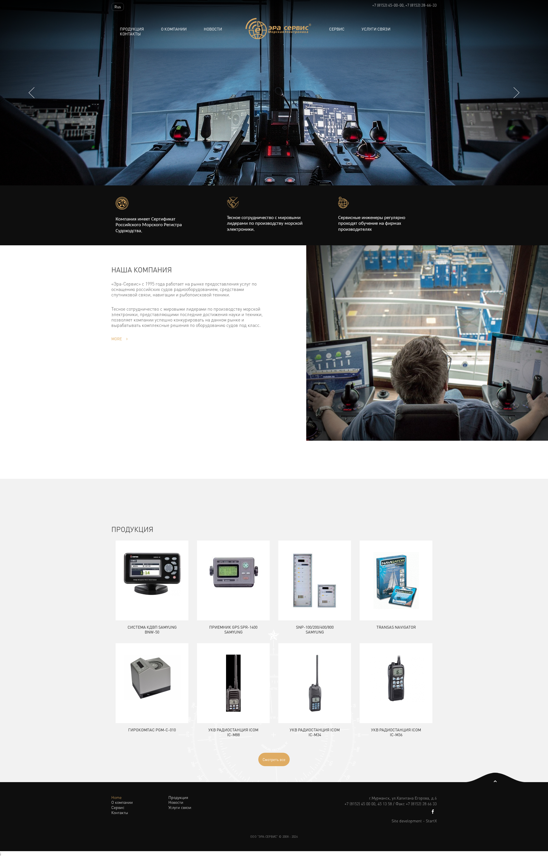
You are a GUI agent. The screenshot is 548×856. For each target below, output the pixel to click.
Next (516, 92)
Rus (117, 6)
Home (116, 797)
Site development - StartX (414, 820)
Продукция (132, 29)
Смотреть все (274, 759)
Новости (175, 802)
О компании (174, 29)
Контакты (130, 33)
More (116, 338)
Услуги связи (376, 29)
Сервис (336, 29)
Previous (32, 92)
